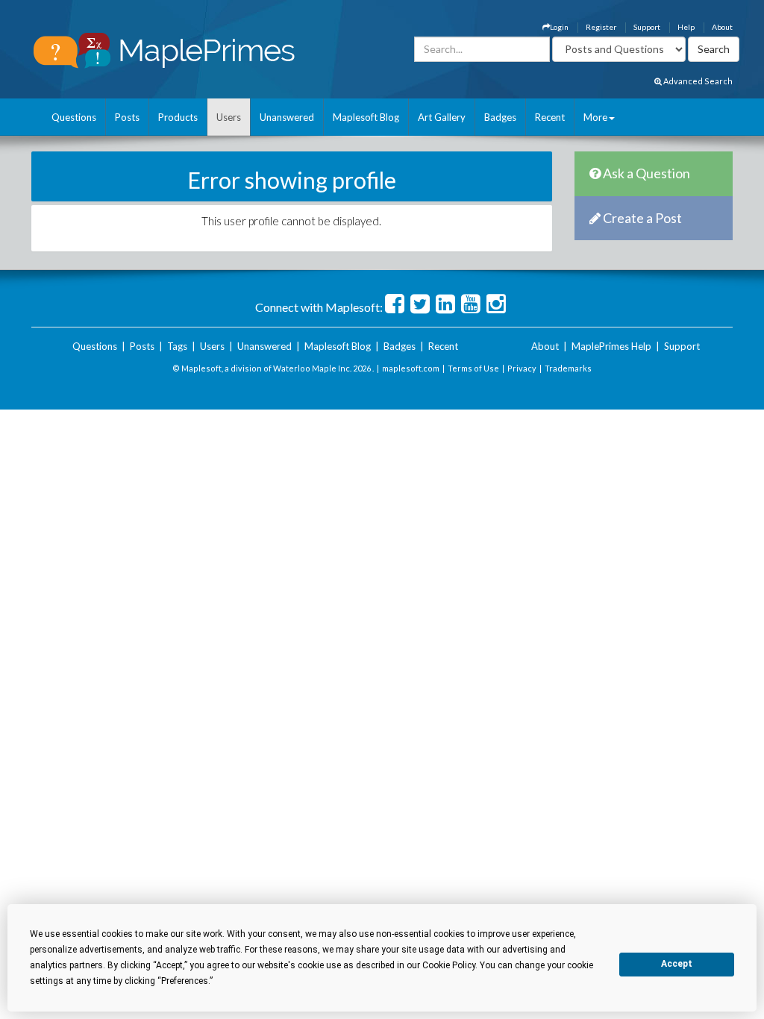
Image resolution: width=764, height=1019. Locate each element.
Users (228, 117)
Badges (500, 117)
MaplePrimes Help (611, 346)
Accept (676, 964)
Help (686, 26)
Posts (127, 117)
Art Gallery (442, 117)
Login (559, 26)
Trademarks (568, 368)
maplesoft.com (410, 368)
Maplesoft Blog (366, 117)
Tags (177, 346)
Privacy (521, 368)
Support (646, 26)
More (595, 117)
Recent (550, 117)
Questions (73, 117)
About (722, 26)
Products (178, 117)
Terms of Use (473, 368)
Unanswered (287, 117)
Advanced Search (697, 81)
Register (601, 26)
